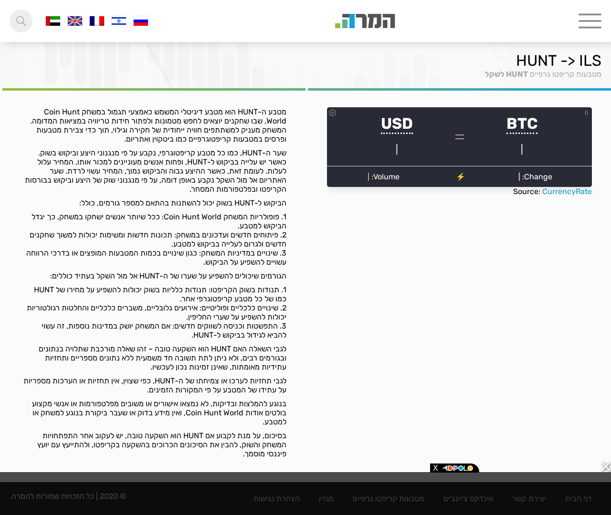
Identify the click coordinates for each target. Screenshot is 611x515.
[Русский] (140, 21)
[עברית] (118, 21)
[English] (75, 21)
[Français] (97, 21)
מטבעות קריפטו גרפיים (565, 74)
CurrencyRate (567, 191)
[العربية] (53, 21)
